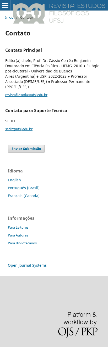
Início (9, 17)
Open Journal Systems (27, 265)
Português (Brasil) (24, 187)
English (14, 179)
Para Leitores (18, 227)
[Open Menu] (5, 5)
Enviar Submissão (26, 148)
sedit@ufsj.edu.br (19, 129)
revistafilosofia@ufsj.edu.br (26, 94)
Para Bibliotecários (22, 243)
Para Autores (18, 235)
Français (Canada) (24, 195)
